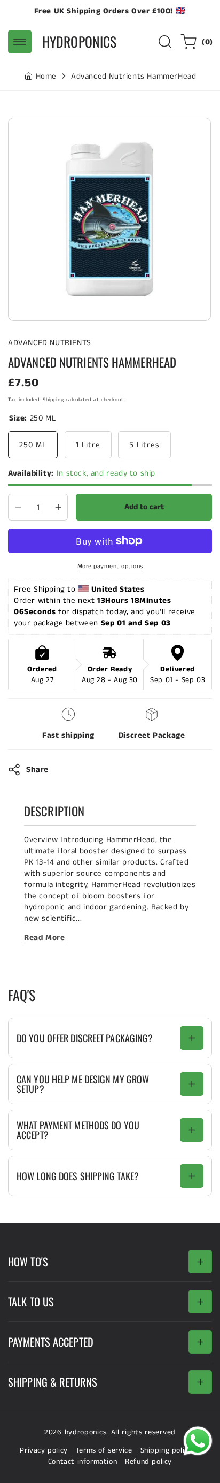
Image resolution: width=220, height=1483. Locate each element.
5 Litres (144, 444)
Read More (44, 937)
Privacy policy (43, 1450)
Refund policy (148, 1461)
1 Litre (88, 444)
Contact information (82, 1461)
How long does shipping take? (78, 1176)
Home (46, 76)
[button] (20, 41)
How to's (28, 1261)
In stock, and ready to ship (81, 473)
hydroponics (86, 1432)
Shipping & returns (52, 1382)
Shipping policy (166, 1450)
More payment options (110, 566)
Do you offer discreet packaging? (85, 1038)
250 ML (32, 444)
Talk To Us (31, 1302)
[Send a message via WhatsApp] (198, 1441)
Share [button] (37, 769)
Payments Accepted (50, 1342)
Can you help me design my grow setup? (83, 1084)
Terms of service (104, 1450)
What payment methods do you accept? (78, 1130)
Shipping (53, 399)
